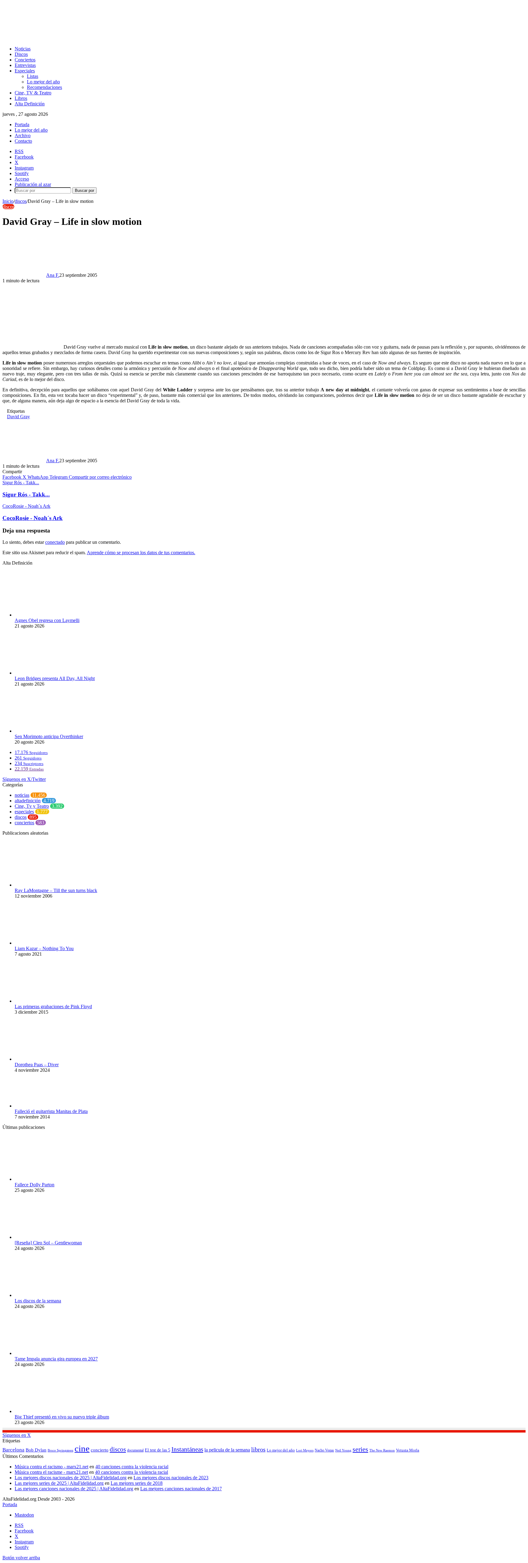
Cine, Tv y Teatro (32, 806)
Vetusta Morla (407, 1450)
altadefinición (28, 800)
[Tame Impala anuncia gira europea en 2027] (48, 1353)
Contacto (23, 141)
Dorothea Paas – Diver (37, 1064)
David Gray (18, 416)
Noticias (23, 48)
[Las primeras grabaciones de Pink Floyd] (47, 1001)
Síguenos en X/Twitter (24, 779)
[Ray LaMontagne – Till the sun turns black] (38, 885)
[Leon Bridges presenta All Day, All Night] (48, 672)
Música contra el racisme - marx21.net (51, 1472)
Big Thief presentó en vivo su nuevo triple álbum (62, 1416)
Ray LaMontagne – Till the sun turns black (56, 890)
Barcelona (13, 1450)
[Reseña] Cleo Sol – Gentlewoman (48, 1242)
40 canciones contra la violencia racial (131, 1466)
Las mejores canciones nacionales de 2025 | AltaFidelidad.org (74, 1488)
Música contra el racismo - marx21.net (51, 1466)
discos (21, 201)
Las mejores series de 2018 (137, 1483)
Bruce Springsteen (60, 1450)
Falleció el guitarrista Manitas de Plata (51, 1111)
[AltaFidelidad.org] (78, 38)
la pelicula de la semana (227, 1450)
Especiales (25, 70)
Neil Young (343, 1450)
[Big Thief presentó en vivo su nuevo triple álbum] (48, 1411)
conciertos (24, 822)
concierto (99, 1449)
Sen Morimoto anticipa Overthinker (49, 736)
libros (258, 1449)
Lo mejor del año (43, 81)
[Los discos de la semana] (48, 1295)
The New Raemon (382, 1450)
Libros (21, 98)
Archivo (23, 135)
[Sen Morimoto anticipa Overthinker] (48, 731)
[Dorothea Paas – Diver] (48, 1059)
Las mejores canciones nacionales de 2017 (181, 1488)
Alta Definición (30, 103)
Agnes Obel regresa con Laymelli (47, 620)
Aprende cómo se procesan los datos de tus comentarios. (141, 552)
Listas (32, 76)
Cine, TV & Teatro (33, 92)
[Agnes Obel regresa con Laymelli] (48, 614)
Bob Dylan (36, 1450)
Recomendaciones (44, 87)
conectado (55, 542)
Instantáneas (187, 1449)
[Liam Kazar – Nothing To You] (48, 943)
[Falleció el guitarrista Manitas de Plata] (48, 1105)
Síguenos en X (16, 1435)
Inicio (7, 201)
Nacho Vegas (324, 1450)
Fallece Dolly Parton (34, 1184)
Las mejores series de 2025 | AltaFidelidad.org (59, 1483)
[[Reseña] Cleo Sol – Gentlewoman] (48, 1237)
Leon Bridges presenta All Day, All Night (55, 678)
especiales (24, 811)
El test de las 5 (157, 1450)
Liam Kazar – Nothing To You (44, 948)
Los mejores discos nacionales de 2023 (171, 1477)
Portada (22, 124)
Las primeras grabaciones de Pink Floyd (53, 1006)
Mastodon (24, 1514)
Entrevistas (25, 65)
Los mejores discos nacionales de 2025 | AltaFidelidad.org (71, 1477)
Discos (21, 54)
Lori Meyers (305, 1450)
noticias (22, 795)
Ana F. (52, 275)
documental (135, 1450)
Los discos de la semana (38, 1300)
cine (82, 1448)
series (360, 1449)
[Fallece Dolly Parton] (48, 1179)
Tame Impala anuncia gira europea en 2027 (56, 1358)
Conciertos (25, 59)
